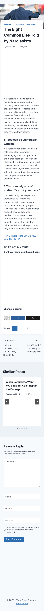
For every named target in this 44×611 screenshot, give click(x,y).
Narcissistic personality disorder (19, 24)
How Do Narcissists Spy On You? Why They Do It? (10, 348)
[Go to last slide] (7, 401)
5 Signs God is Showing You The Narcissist (34, 346)
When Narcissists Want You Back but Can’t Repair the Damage (21, 386)
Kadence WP (22, 603)
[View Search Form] (4, 5)
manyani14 (10, 47)
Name (9, 497)
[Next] (37, 401)
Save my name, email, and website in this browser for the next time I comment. (23, 529)
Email (8, 508)
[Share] (18, 318)
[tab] (17, 428)
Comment (10, 461)
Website (9, 520)
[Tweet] (33, 318)
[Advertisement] (22, 74)
